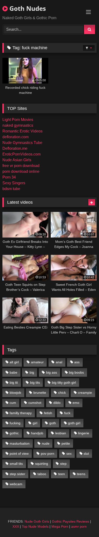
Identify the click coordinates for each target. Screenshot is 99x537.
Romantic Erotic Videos (22, 131)
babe (13, 372)
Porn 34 (9, 177)
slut (86, 453)
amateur (37, 362)
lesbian (60, 433)
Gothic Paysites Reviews (70, 521)
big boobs (76, 372)
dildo (57, 403)
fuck (67, 413)
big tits (35, 382)
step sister (17, 474)
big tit (14, 382)
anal (59, 362)
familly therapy (21, 413)
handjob (37, 433)
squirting (41, 463)
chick (62, 392)
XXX (15, 526)
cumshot (34, 403)
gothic (14, 433)
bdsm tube (11, 189)
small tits (16, 463)
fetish (48, 413)
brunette (39, 392)
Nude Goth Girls (37, 521)
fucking (15, 423)
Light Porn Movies (17, 120)
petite (66, 443)
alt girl (14, 362)
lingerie (83, 433)
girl (35, 423)
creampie (85, 392)
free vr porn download (20, 166)
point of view (19, 453)
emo (76, 403)
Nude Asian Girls (16, 160)
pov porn (47, 453)
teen (61, 474)
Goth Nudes (27, 8)
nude (46, 443)
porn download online (20, 171)
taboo (41, 474)
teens (81, 474)
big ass (51, 372)
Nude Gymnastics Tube (22, 143)
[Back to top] (84, 522)
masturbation (20, 443)
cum (13, 403)
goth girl (74, 423)
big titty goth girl (64, 382)
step (63, 463)
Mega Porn (59, 526)
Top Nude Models (35, 526)
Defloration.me (14, 148)
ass (77, 362)
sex (69, 453)
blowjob (15, 392)
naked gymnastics (17, 125)
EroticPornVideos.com (21, 154)
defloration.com (15, 137)
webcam (16, 484)
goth (52, 423)
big (32, 372)
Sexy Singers (13, 183)
